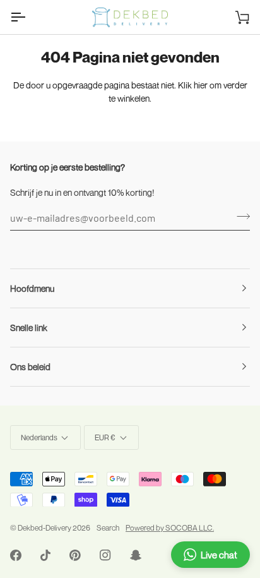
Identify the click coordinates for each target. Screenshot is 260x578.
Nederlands (39, 437)
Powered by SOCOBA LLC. (170, 528)
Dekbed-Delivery (45, 528)
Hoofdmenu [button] (32, 288)
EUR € (105, 437)
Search (108, 528)
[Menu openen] (29, 17)
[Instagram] (105, 555)
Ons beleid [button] (30, 366)
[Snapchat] (135, 555)
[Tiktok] (45, 555)
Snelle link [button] (28, 327)
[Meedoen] (239, 216)
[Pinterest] (75, 555)
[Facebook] (15, 555)
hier (201, 85)
